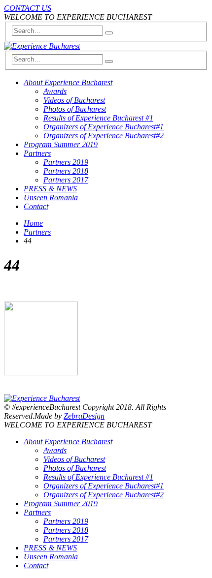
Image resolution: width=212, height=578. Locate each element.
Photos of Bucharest (74, 109)
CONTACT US (27, 8)
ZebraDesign (84, 416)
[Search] (109, 32)
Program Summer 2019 (61, 144)
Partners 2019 (65, 162)
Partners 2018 (65, 171)
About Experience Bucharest (68, 82)
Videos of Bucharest (74, 100)
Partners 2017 (65, 180)
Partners (37, 153)
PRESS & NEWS (50, 188)
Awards (55, 91)
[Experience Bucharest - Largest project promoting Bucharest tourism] (42, 46)
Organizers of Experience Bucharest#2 (103, 135)
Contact (36, 206)
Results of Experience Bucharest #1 (98, 118)
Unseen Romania (51, 197)
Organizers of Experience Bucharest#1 (103, 126)
